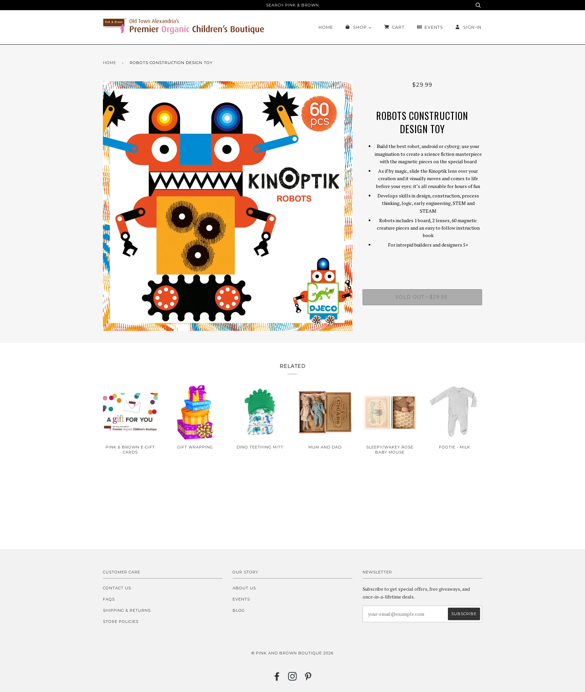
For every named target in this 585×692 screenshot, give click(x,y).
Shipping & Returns (127, 610)
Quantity (422, 261)
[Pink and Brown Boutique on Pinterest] (308, 678)
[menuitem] (326, 27)
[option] (227, 206)
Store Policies (120, 621)
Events (241, 599)
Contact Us (117, 588)
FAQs (109, 599)
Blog (239, 610)
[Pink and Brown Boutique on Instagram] (292, 678)
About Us (244, 588)
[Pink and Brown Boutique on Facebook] (277, 678)
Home (109, 62)
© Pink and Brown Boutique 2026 (292, 653)
